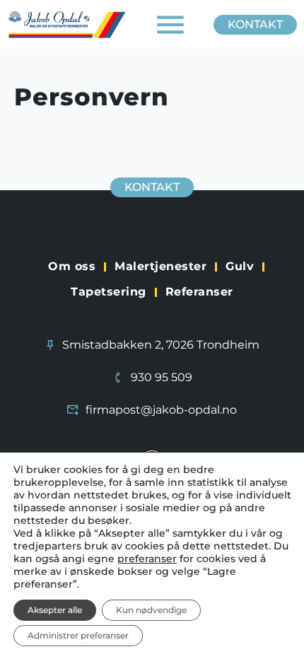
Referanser (199, 291)
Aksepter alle (55, 610)
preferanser (147, 558)
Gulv (240, 266)
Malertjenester (160, 266)
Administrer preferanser (78, 635)
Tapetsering (108, 291)
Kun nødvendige (151, 610)
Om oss (71, 266)
